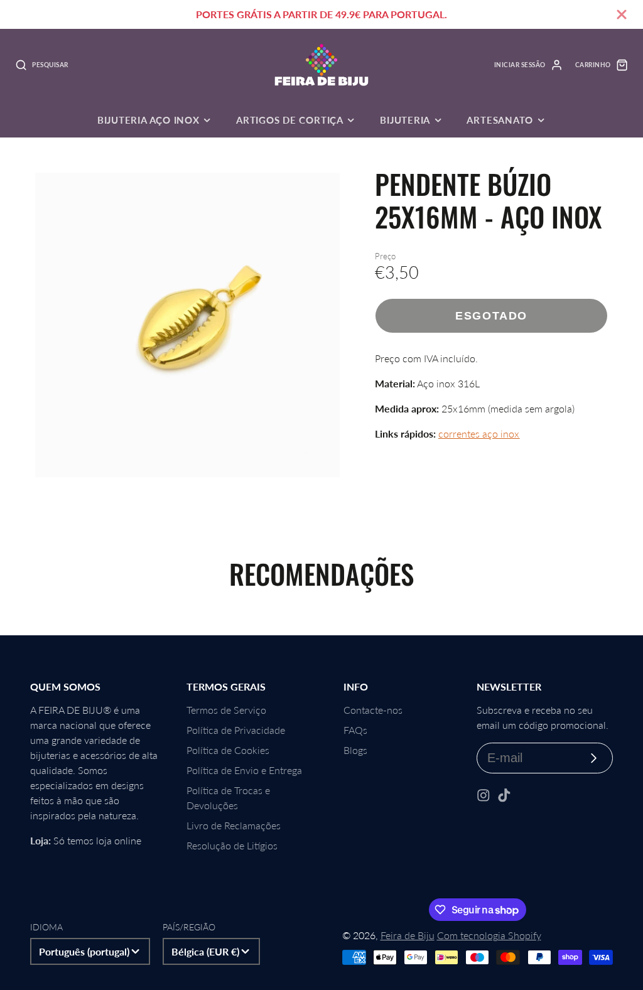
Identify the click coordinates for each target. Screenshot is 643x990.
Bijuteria (405, 120)
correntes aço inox (478, 433)
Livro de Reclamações (233, 825)
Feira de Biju (408, 935)
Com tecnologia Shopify (489, 935)
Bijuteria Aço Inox (148, 120)
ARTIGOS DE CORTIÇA (289, 120)
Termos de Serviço (226, 710)
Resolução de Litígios (232, 845)
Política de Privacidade (235, 730)
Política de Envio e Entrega (244, 770)
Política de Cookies (227, 750)
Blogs (355, 750)
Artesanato (500, 120)
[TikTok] (504, 795)
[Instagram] (483, 795)
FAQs (355, 730)
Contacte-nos (373, 710)
